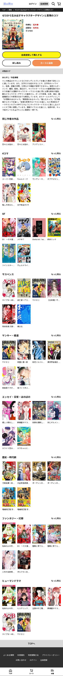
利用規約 (20, 655)
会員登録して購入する (31, 55)
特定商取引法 (33, 655)
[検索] (53, 4)
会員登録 (44, 4)
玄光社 (35, 28)
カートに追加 (46, 63)
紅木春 (35, 25)
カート (31, 673)
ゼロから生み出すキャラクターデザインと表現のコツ (34, 10)
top (4, 10)
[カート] (59, 4)
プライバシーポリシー (51, 655)
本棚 (52, 673)
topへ (31, 643)
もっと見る (56, 119)
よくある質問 (8, 655)
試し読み (16, 63)
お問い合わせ (21, 660)
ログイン (33, 4)
